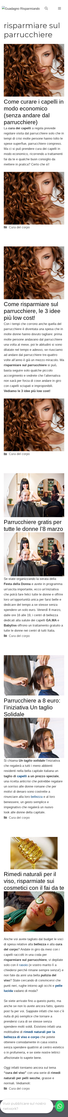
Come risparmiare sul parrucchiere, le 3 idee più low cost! (32, 311)
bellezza (36, 797)
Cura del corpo (19, 227)
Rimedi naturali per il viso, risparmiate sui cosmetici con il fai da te (34, 881)
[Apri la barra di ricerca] (46, 8)
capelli (22, 776)
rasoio (23, 965)
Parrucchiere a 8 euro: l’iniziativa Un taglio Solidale (32, 707)
